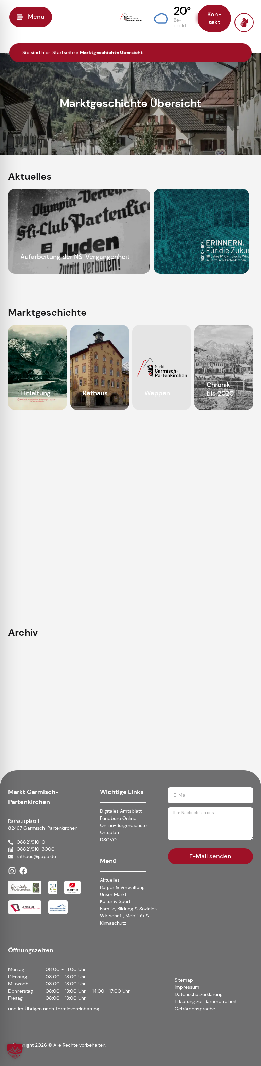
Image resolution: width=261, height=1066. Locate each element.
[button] (172, 17)
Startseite (63, 52)
